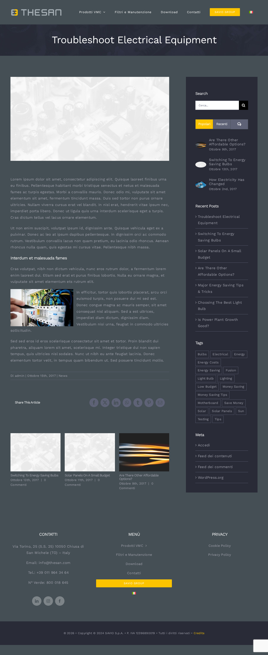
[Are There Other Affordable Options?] (200, 145)
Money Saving (233, 386)
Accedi (204, 445)
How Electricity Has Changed (227, 182)
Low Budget (207, 386)
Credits (199, 633)
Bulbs (202, 354)
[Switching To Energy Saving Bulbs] (200, 165)
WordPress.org (210, 477)
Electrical (220, 354)
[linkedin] (36, 601)
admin (19, 376)
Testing (203, 419)
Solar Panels (222, 411)
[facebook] (59, 601)
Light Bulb (206, 378)
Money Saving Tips (212, 395)
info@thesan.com (55, 563)
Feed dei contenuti (215, 456)
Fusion (231, 370)
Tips (218, 419)
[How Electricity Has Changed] (200, 185)
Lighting (226, 378)
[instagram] (48, 601)
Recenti (221, 124)
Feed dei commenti (215, 467)
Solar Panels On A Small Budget (90, 452)
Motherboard (208, 403)
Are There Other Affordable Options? (144, 452)
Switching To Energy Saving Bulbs (35, 452)
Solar (202, 411)
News (63, 376)
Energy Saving (209, 370)
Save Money (234, 403)
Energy (239, 354)
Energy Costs (208, 362)
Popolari (204, 124)
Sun (241, 411)
